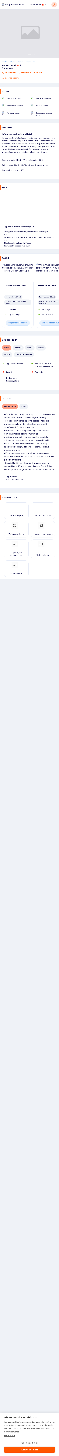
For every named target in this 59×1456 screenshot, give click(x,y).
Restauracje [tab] (10, 406)
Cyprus (12, 62)
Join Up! (5, 62)
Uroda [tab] (7, 354)
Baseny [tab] (18, 348)
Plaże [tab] (6, 348)
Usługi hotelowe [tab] (24, 354)
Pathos (20, 62)
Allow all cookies (29, 1449)
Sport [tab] (30, 348)
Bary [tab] (23, 406)
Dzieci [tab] (41, 348)
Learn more (9, 1435)
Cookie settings (29, 1443)
